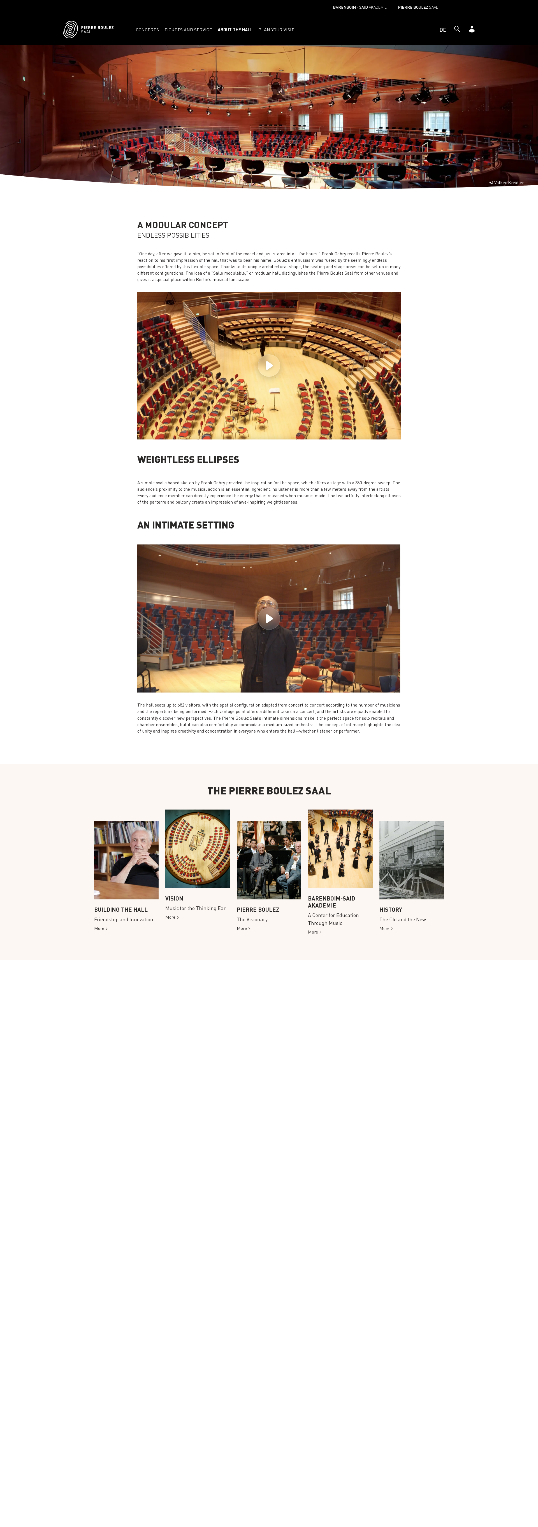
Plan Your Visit (276, 29)
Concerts (147, 29)
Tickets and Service (188, 29)
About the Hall (235, 29)
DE (443, 29)
